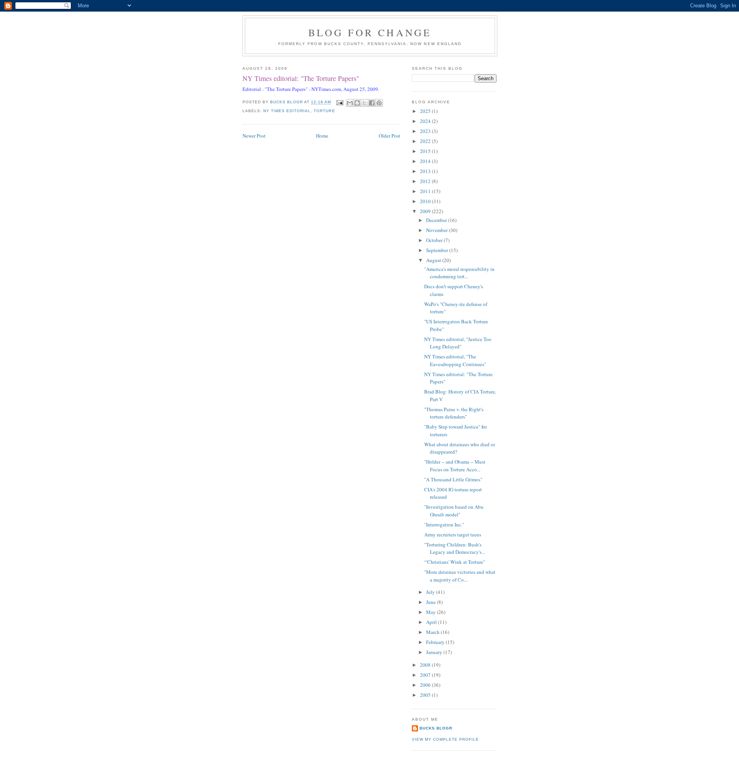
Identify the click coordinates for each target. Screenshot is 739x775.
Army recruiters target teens (452, 534)
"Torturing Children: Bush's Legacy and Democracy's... (454, 548)
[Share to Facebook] (372, 103)
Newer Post (254, 135)
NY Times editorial (287, 111)
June (431, 601)
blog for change (370, 32)
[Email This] (350, 103)
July (431, 591)
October (435, 240)
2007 (426, 674)
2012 (426, 181)
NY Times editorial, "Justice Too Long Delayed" (458, 343)
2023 (426, 131)
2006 (426, 684)
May (431, 612)
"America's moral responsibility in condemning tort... (459, 273)
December (437, 220)
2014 (426, 161)
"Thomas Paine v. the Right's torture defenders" (453, 413)
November (437, 230)
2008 (426, 664)
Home (322, 135)
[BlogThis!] (357, 103)
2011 (426, 191)
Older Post (389, 135)
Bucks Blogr (436, 728)
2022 (426, 141)
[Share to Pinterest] (379, 103)
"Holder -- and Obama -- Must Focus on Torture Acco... (454, 465)
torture (324, 111)
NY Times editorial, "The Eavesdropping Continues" (455, 360)
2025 (426, 111)
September (437, 250)
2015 (426, 151)
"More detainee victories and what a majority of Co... (459, 575)
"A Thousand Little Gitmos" (453, 479)
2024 (426, 121)
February (436, 642)
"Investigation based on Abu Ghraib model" (453, 510)
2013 (426, 171)
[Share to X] (364, 103)
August (434, 260)
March (433, 632)
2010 (426, 201)
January (434, 652)
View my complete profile (445, 739)
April (432, 622)
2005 (426, 694)
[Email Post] (339, 102)
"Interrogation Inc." (444, 524)
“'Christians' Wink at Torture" (454, 561)
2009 (426, 211)
